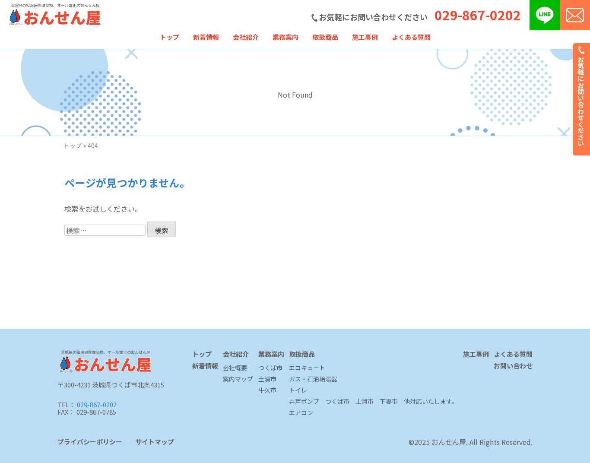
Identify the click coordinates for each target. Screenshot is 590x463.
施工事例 (365, 37)
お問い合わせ (513, 366)
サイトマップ (154, 442)
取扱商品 (325, 37)
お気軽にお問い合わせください (581, 100)
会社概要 (235, 368)
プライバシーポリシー (89, 442)
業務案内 (285, 37)
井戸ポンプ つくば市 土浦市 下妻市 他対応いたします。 (373, 402)
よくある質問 (411, 37)
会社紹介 (246, 37)
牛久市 (267, 390)
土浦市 (267, 379)
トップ (169, 37)
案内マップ (238, 379)
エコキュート (307, 368)
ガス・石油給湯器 (313, 379)
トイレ (298, 390)
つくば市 (270, 368)
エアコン (301, 413)
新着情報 (206, 37)
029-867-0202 (478, 14)
